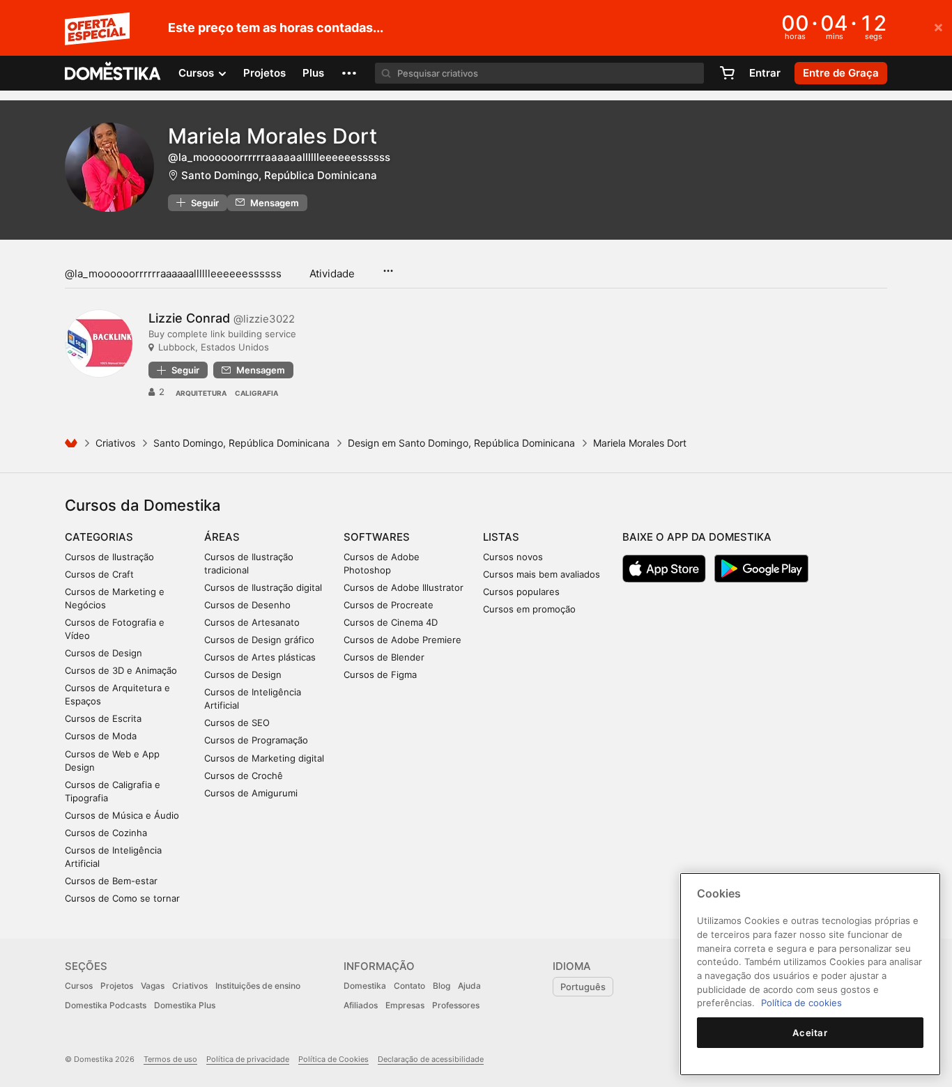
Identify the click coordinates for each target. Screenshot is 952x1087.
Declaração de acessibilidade (431, 1059)
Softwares (377, 537)
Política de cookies (801, 1002)
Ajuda (469, 985)
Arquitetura (201, 393)
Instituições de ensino (257, 985)
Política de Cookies (333, 1059)
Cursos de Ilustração (109, 556)
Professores (455, 1005)
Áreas (222, 537)
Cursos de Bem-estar (111, 880)
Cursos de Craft (99, 574)
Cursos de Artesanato (252, 622)
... (388, 266)
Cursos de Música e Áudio (122, 815)
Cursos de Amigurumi (251, 793)
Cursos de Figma (380, 674)
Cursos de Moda (101, 735)
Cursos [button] (197, 72)
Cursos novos (513, 556)
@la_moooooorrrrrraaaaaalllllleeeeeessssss (173, 273)
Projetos (264, 72)
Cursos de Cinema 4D (391, 622)
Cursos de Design (103, 652)
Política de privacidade (247, 1059)
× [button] (938, 26)
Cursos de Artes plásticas (260, 657)
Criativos (115, 443)
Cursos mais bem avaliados (541, 574)
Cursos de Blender (384, 657)
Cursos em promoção (529, 609)
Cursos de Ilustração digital (263, 587)
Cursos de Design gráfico (259, 639)
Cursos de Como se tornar (122, 898)
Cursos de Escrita (103, 718)
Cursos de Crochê (243, 775)
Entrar (765, 72)
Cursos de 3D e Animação (121, 670)
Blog (441, 985)
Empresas (404, 1005)
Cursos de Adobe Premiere (402, 639)
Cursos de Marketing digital (264, 758)
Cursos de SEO (237, 722)
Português (583, 986)
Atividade (332, 273)
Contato (409, 985)
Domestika (365, 985)
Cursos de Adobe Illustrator (403, 587)
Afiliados (361, 1005)
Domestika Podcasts (105, 1005)
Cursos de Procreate (388, 604)
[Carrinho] (727, 73)
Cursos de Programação (256, 740)
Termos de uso (170, 1059)
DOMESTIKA (113, 73)
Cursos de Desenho (247, 604)
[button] (349, 73)
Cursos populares (521, 591)
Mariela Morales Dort (272, 135)
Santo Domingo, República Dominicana (279, 175)
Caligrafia (256, 393)
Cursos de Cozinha (106, 832)
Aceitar (810, 1032)
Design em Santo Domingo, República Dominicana (461, 443)
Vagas (152, 985)
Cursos (79, 985)
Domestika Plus (184, 1005)
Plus (313, 72)
